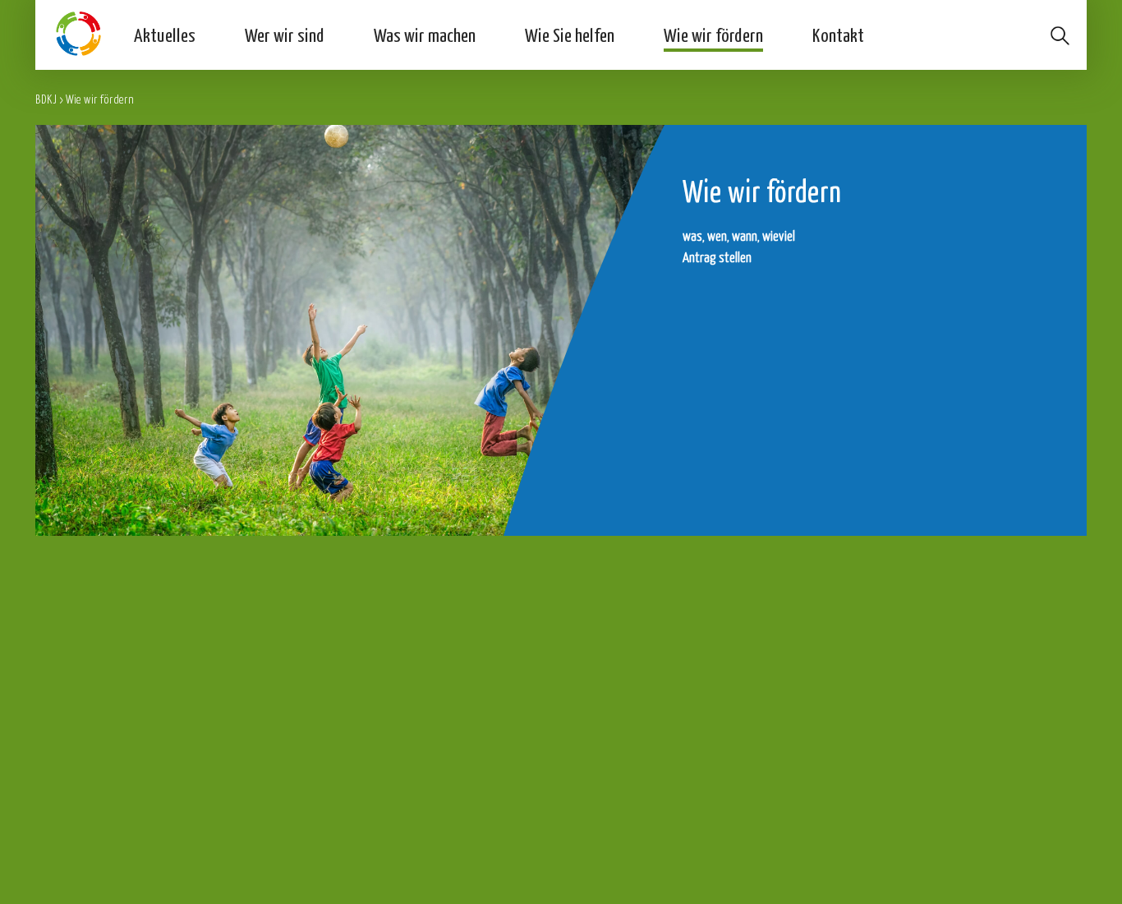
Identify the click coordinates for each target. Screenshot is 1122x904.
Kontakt (838, 34)
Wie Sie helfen (569, 34)
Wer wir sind (284, 34)
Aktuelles (164, 34)
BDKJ (46, 99)
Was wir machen (425, 34)
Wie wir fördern (713, 34)
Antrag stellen (717, 256)
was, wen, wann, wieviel (739, 235)
